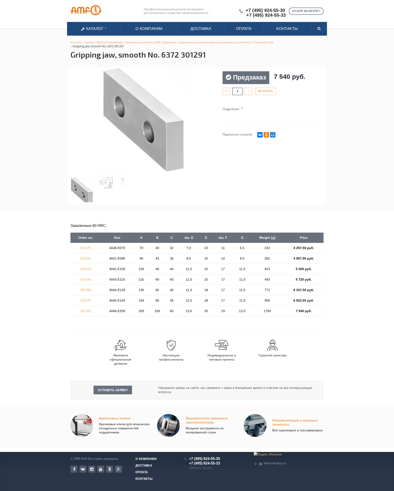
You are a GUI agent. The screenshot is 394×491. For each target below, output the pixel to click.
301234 (85, 279)
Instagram (91, 469)
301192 (85, 258)
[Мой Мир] (272, 135)
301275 (85, 300)
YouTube (100, 469)
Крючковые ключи (114, 418)
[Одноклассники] (266, 135)
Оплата (244, 29)
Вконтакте (82, 469)
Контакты (287, 29)
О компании (149, 29)
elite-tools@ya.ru (275, 463)
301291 (85, 311)
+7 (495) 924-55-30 (265, 10)
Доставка (200, 29)
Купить (267, 91)
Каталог (95, 29)
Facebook (74, 469)
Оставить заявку (113, 390)
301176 (85, 248)
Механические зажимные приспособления (207, 420)
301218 (85, 269)
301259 (85, 290)
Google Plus (118, 469)
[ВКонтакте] (260, 135)
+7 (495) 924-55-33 (266, 15)
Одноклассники (109, 469)
